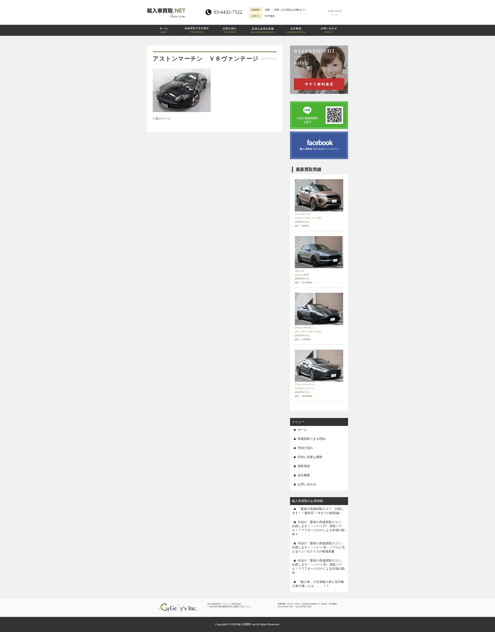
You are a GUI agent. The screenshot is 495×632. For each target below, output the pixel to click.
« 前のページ (162, 118)
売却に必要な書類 (310, 457)
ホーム (302, 429)
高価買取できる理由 (311, 438)
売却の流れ (305, 448)
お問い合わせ (307, 484)
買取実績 (304, 466)
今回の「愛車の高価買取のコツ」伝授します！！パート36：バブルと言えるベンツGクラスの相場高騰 (318, 547)
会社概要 (304, 475)
